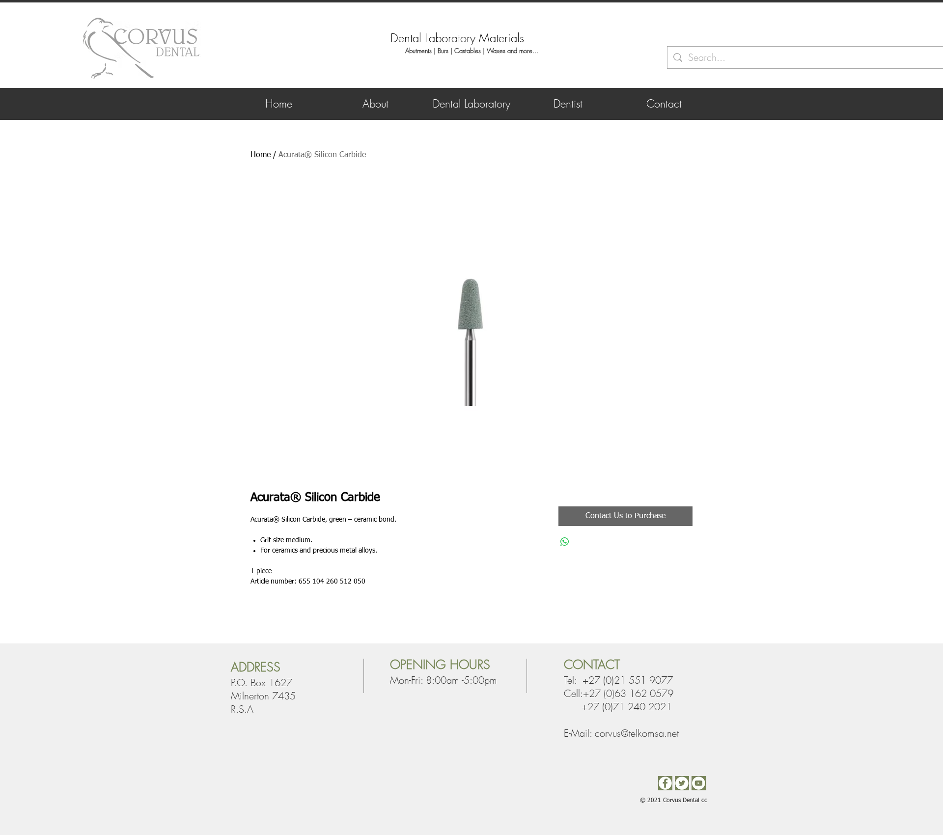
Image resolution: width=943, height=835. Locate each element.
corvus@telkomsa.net (637, 733)
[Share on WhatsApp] (565, 542)
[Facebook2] (665, 783)
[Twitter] (682, 783)
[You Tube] (699, 783)
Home (260, 155)
